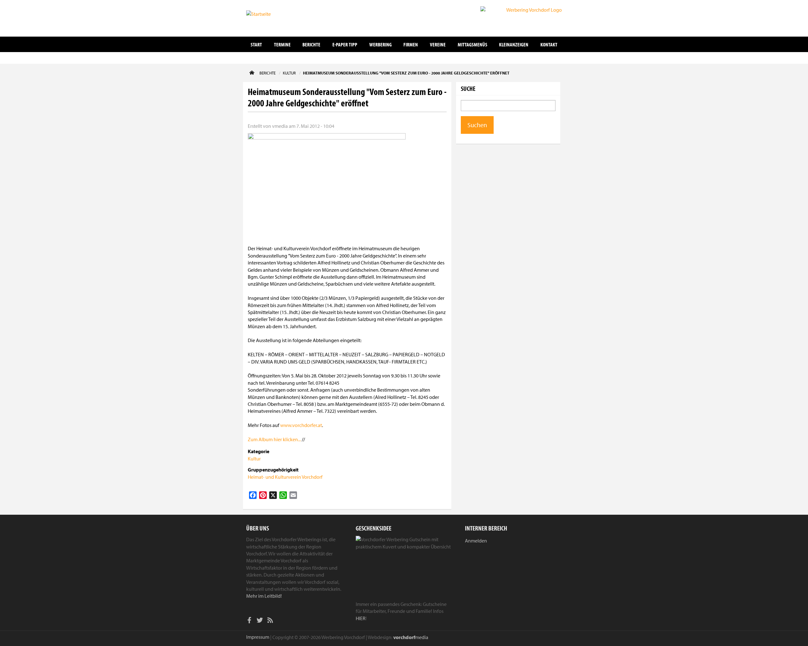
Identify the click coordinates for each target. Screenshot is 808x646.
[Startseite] (277, 18)
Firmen (410, 44)
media (410, 637)
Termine (282, 44)
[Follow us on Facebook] (249, 621)
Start (256, 44)
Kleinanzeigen (513, 44)
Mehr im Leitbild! (264, 596)
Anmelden (476, 540)
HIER (360, 618)
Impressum (257, 636)
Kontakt (548, 44)
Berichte (311, 44)
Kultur (254, 458)
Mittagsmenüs (472, 44)
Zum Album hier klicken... (274, 439)
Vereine (438, 44)
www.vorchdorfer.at (301, 425)
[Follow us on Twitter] (260, 621)
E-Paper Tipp (344, 44)
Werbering (380, 44)
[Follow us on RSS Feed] (270, 621)
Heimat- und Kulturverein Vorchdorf (285, 477)
